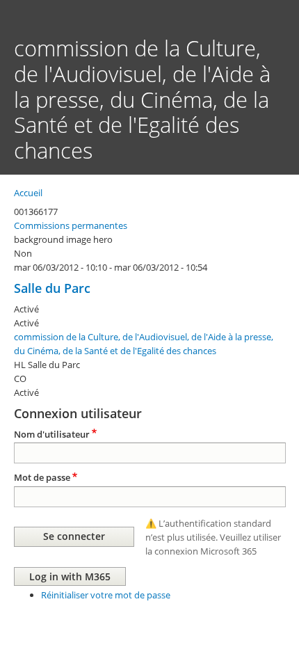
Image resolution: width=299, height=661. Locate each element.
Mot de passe (42, 477)
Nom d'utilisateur (52, 434)
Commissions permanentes (70, 225)
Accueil (28, 192)
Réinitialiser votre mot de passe (105, 595)
